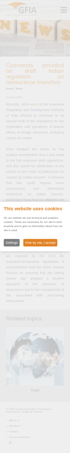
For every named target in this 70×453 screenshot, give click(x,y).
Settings (12, 243)
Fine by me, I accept (40, 243)
